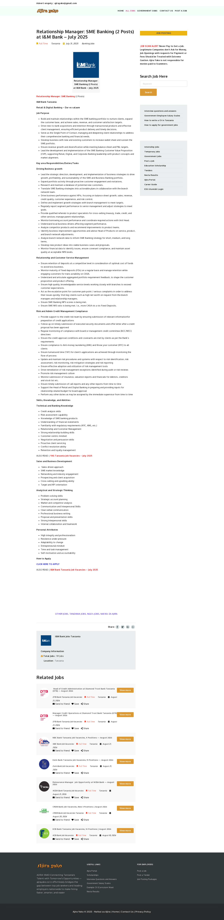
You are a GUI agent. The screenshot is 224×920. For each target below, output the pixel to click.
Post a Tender (143, 875)
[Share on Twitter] (123, 627)
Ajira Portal (149, 180)
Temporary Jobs (152, 151)
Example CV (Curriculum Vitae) (100, 887)
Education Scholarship (155, 165)
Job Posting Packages (147, 879)
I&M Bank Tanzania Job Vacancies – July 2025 (74, 569)
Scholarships (92, 875)
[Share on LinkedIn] (128, 627)
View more (125, 690)
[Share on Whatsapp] (133, 627)
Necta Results (151, 175)
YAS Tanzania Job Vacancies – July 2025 (71, 455)
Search (148, 92)
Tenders (148, 170)
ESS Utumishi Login (153, 189)
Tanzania (59, 660)
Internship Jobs (151, 147)
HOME (121, 11)
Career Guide (150, 184)
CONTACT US (166, 11)
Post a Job (149, 161)
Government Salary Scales (99, 883)
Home (116, 912)
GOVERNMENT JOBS (147, 11)
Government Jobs (152, 156)
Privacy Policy (143, 912)
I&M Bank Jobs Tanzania (67, 636)
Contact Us (127, 912)
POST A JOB (181, 11)
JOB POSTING (163, 33)
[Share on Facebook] (117, 627)
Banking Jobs (88, 43)
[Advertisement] (86, 592)
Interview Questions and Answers (102, 879)
